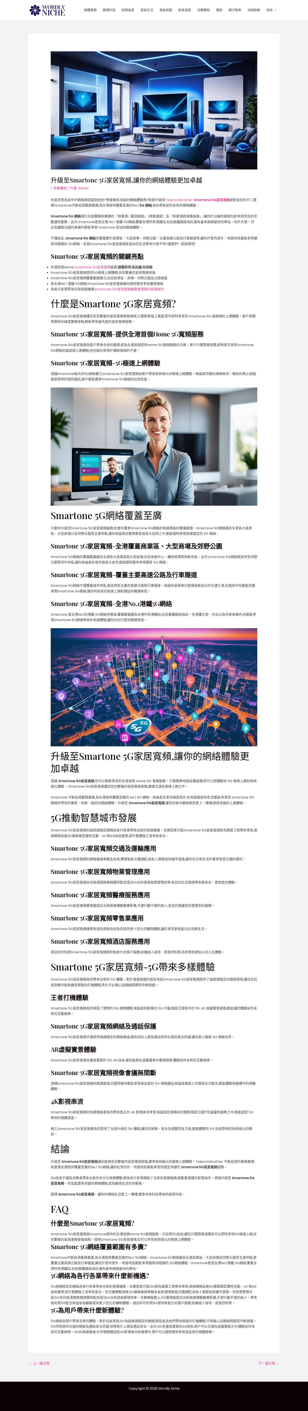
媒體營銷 (90, 10)
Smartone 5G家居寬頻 (92, 267)
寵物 (219, 10)
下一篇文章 (268, 1363)
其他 (269, 10)
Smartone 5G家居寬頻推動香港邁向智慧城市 (129, 289)
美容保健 (165, 10)
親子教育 (235, 10)
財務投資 (128, 10)
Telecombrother (197, 200)
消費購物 (203, 10)
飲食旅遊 (184, 10)
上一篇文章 (39, 1363)
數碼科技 (109, 10)
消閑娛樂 (253, 10)
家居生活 (147, 10)
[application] (275, 10)
